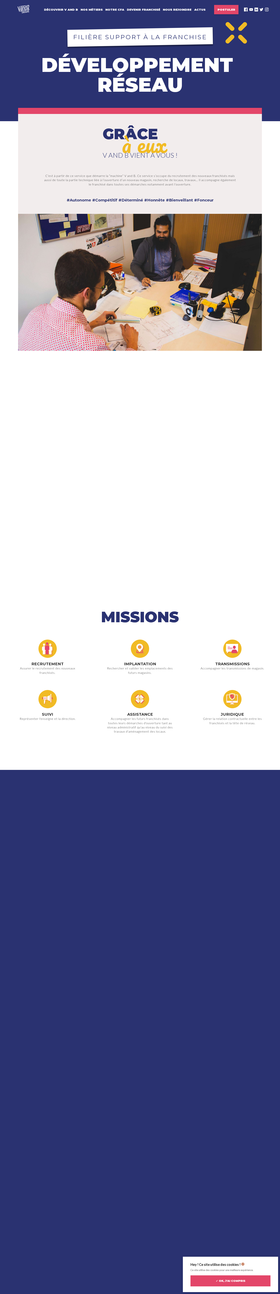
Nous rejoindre (177, 9)
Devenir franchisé (143, 9)
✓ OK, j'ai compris (230, 1281)
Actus (200, 9)
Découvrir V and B (61, 9)
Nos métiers (92, 9)
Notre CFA (114, 9)
